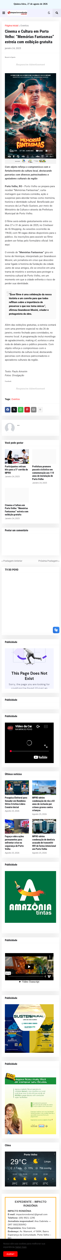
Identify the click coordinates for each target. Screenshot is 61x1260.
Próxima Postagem (48, 561)
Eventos (24, 25)
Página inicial (11, 25)
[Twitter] (14, 409)
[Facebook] (7, 409)
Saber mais (21, 1247)
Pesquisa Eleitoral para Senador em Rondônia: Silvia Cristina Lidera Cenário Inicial (16, 802)
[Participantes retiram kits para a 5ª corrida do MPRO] (17, 456)
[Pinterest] (27, 409)
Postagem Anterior (12, 561)
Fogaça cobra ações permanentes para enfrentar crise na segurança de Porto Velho (14, 842)
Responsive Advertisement (30, 64)
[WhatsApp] (20, 409)
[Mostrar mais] (40, 409)
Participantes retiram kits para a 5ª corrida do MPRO (16, 469)
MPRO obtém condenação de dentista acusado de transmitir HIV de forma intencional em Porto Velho (44, 842)
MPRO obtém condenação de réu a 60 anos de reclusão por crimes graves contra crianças (43, 804)
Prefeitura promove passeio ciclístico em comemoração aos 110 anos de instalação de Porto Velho (43, 473)
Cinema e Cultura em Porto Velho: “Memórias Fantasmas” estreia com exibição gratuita (16, 510)
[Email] (33, 409)
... (18, 424)
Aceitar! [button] (10, 1254)
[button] (3, 13)
